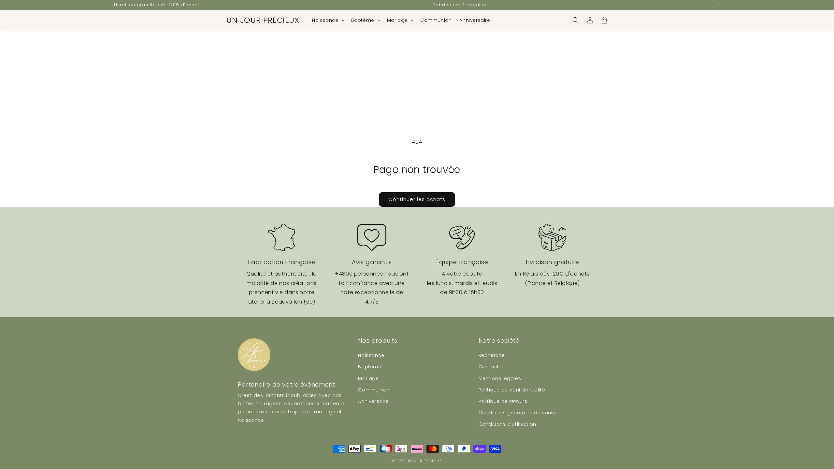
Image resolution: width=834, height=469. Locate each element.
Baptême (369, 366)
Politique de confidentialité (512, 390)
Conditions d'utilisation (507, 424)
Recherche (492, 355)
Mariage (368, 378)
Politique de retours (503, 401)
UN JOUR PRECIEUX (423, 461)
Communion (373, 390)
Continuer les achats (417, 199)
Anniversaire (373, 401)
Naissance (371, 355)
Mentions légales (500, 378)
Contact (489, 366)
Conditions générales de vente (517, 412)
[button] (327, 20)
